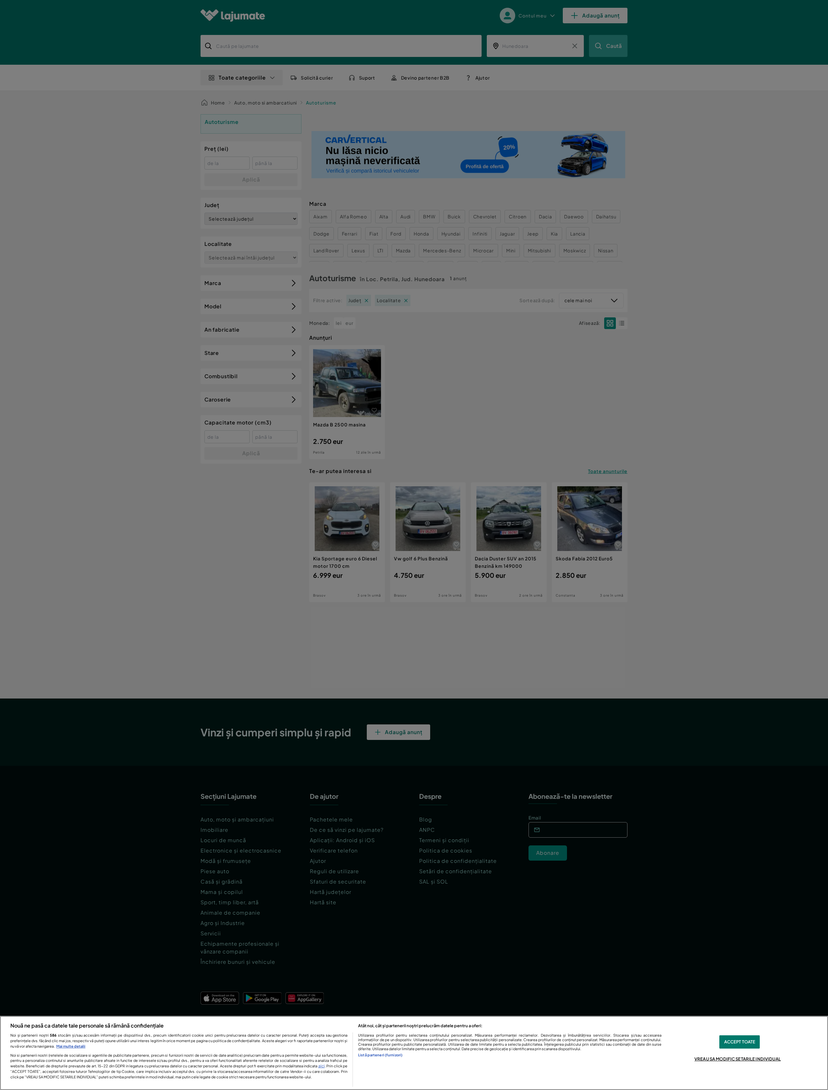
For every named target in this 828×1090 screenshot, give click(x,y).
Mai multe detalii (70, 1046)
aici (321, 1065)
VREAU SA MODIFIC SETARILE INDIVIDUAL (737, 1059)
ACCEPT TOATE (740, 1041)
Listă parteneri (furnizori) (380, 1054)
